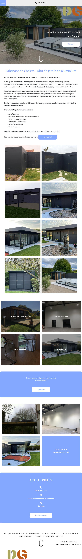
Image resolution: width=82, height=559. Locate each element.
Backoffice (76, 544)
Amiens (38, 536)
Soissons (59, 536)
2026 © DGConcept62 (68, 542)
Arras (52, 534)
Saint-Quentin (48, 536)
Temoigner (41, 390)
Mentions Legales (63, 544)
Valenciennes (34, 534)
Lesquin (7, 534)
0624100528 (42, 3)
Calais (64, 534)
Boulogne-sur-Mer (20, 534)
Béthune (45, 534)
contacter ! (48, 137)
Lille (58, 534)
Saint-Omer (73, 534)
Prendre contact (41, 515)
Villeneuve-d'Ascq (26, 536)
